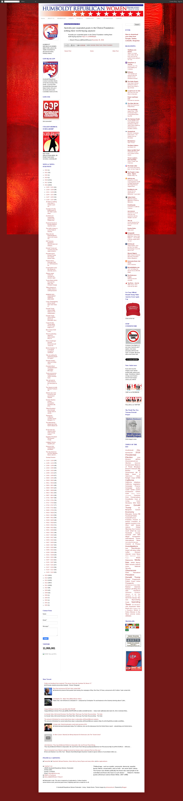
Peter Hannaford (132, 572)
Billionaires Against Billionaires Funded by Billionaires (133, 200)
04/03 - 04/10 (50, 540)
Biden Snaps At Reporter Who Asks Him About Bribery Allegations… (134, 256)
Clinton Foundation (107, 45)
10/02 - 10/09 (50, 475)
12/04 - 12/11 (50, 194)
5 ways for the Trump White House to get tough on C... (50, 325)
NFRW (133, 562)
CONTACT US (48, 766)
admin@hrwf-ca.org (54, 773)
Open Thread (131, 142)
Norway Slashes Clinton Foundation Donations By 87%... (50, 403)
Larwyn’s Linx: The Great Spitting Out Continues (132, 67)
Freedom (128, 519)
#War (138, 450)
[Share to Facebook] (72, 45)
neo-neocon (131, 211)
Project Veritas (135, 581)
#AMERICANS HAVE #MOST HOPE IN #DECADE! (51, 297)
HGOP (127, 531)
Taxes (128, 604)
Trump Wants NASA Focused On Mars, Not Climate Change (51, 283)
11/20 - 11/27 (50, 199)
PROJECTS (80, 18)
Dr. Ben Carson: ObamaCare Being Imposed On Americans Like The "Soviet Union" (77, 734)
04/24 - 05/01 (50, 532)
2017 (46, 182)
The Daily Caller (132, 166)
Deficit (127, 505)
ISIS (138, 534)
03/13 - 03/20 (50, 547)
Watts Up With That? (134, 150)
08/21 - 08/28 (50, 490)
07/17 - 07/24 (50, 503)
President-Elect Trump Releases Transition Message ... (51, 368)
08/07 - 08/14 (50, 495)
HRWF (132, 531)
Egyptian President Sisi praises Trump (51, 438)
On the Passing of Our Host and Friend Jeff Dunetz (133, 224)
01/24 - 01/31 (50, 565)
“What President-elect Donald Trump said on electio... (51, 411)
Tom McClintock (136, 604)
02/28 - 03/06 (50, 552)
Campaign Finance (132, 486)
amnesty (132, 614)
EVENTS (71, 18)
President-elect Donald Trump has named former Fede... (51, 256)
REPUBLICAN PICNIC (131, 585)
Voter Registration (130, 606)
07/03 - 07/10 (50, 507)
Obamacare (130, 570)
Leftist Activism (132, 552)
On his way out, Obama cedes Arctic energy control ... (51, 432)
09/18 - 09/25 (50, 480)
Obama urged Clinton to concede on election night (50, 276)
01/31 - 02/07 (50, 562)
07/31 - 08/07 (50, 498)
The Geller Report (133, 81)
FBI (139, 514)
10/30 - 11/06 (50, 465)
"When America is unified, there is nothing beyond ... (51, 290)
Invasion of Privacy (132, 544)
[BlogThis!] (68, 45)
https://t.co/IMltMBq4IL (89, 36)
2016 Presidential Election (132, 454)
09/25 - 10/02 (50, 478)
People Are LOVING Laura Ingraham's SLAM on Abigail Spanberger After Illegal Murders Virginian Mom (134, 183)
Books (138, 476)
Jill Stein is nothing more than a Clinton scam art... (51, 204)
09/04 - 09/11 (50, 485)
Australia (93, 45)
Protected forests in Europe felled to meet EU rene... (51, 224)
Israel (127, 550)
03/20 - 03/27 (50, 545)
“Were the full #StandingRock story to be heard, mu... (52, 236)
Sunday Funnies (50, 457)
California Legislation (132, 484)
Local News (136, 554)
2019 (46, 177)
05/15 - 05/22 (50, 525)
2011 (46, 585)
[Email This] (66, 45)
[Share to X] (70, 45)
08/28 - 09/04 (50, 488)
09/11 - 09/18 (50, 483)
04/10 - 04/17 (50, 537)
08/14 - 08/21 (50, 493)
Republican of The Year (132, 596)
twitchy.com (131, 178)
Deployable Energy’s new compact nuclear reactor (133, 153)
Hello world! (131, 230)
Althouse (130, 72)
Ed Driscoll (131, 244)
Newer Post (67, 51)
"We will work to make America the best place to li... (51, 383)
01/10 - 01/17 (50, 569)
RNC (138, 585)
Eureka (135, 514)
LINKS (98, 18)
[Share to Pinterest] (74, 45)
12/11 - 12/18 (50, 192)
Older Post (115, 51)
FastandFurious (130, 518)
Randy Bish (47, 761)
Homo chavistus (132, 264)
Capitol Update (130, 489)
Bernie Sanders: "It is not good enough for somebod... (51, 350)
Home (43, 18)
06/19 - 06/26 (50, 512)
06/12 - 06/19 (50, 515)
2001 (46, 602)
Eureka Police (132, 228)
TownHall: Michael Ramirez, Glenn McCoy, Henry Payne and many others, (74, 761)
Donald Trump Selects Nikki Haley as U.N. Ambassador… (51, 311)
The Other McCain (133, 103)
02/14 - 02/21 (50, 557)
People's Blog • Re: (132, 175)
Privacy (127, 579)
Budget (127, 478)
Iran (126, 548)
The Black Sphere (133, 145)
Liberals (128, 554)
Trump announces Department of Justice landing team (51, 376)
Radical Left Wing (131, 589)
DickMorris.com (132, 189)
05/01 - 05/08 (50, 530)
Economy (129, 512)
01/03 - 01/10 (50, 572)
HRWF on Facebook (50, 775)
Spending (135, 602)
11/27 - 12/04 (50, 197)
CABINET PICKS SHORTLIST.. (51, 443)
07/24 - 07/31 (50, 500)
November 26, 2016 (98, 40)
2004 (46, 600)
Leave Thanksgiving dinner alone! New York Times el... (52, 304)
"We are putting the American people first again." (51, 356)
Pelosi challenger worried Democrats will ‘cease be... (51, 343)
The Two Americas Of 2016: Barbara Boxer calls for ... (51, 453)
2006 (46, 595)
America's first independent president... (50, 448)
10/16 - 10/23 (50, 470)
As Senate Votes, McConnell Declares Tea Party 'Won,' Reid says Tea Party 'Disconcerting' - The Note (73, 714)
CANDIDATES (90, 18)
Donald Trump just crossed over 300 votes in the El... (52, 249)
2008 (46, 593)
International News (132, 540)
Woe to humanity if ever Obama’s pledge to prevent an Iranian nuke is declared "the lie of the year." (72, 750)
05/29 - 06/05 (50, 520)
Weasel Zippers (132, 253)
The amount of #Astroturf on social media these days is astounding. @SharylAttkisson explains (71, 719)
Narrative (132, 564)
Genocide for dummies (133, 100)
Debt (138, 503)
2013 (46, 580)
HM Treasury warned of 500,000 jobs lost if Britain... (51, 243)
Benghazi (137, 467)
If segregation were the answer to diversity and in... (51, 269)
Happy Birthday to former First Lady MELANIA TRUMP (59, 709)
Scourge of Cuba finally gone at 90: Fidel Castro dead (51, 211)
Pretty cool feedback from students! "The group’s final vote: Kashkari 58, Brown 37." (68, 683)
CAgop (133, 478)
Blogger (124, 787)
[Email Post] (77, 45)
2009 (46, 590)
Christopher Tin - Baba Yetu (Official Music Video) (67, 699)
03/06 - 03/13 (50, 550)
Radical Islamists (132, 587)
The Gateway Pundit (134, 119)
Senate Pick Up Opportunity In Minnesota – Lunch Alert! (134, 192)
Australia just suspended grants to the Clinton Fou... (50, 218)
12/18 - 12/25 (50, 189)
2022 (46, 170)
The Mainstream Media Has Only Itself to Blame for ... (51, 425)
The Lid (130, 220)
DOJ (134, 503)
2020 (46, 175)
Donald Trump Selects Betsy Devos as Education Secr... (51, 318)
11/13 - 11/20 (50, 460)
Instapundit (131, 233)
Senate (134, 598)
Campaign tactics (132, 488)
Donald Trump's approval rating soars (51, 362)
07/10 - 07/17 (50, 505)
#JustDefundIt (129, 450)
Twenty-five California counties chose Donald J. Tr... (51, 418)
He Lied (137, 531)
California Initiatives (132, 482)
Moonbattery (131, 141)
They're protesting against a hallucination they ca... (51, 336)
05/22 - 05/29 (50, 522)
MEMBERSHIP (61, 18)
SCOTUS (128, 598)
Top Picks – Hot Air (133, 283)
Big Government (132, 471)
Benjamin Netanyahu (131, 468)
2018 (46, 180)
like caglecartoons (102, 761)
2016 (46, 185)
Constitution (129, 499)
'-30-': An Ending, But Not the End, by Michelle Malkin (134, 270)
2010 (46, 588)
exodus (138, 614)
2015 (46, 575)
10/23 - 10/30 (50, 468)
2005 (46, 597)
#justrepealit (128, 452)
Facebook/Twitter (131, 516)
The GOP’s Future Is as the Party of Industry (52, 230)
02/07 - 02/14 (50, 560)
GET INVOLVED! (108, 18)
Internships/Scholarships (131, 542)
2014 (46, 578)
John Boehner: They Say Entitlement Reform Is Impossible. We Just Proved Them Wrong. (69, 745)
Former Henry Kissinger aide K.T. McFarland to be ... (52, 263)
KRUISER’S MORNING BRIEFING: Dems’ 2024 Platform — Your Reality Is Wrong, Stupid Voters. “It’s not (134, 238)
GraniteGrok (131, 131)
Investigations (131, 546)
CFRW (138, 478)
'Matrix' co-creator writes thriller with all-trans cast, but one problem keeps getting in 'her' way (134, 56)
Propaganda (129, 583)
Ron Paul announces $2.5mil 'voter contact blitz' (66, 688)
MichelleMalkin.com (133, 267)
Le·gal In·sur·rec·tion (134, 91)
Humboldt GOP (130, 534)
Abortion (128, 463)
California (129, 480)
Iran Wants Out (131, 147)
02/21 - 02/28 (50, 555)
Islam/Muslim (135, 548)
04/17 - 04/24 (50, 535)
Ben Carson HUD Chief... (51, 330)
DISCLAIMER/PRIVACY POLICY (53, 777)
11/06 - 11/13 (50, 463)
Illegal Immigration (132, 536)
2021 (46, 172)
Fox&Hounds (131, 205)
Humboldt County (132, 533)
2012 (46, 583)
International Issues (132, 538)
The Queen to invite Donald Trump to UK (51, 389)
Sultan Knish (131, 197)
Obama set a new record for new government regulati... (51, 395)
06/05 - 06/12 (50, 517)
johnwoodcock (110, 787)
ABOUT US (51, 18)
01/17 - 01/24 (50, 567)
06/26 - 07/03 (50, 510)
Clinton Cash (99, 45)
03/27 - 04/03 (50, 542)
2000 (46, 605)
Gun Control (136, 529)
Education (128, 514)
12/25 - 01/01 (50, 187)
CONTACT (119, 18)
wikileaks (128, 616)
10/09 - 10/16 (50, 473)
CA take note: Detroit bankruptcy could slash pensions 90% (70, 724)
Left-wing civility (135, 550)
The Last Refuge (132, 109)
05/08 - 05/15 (50, 527)
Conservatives (135, 497)
